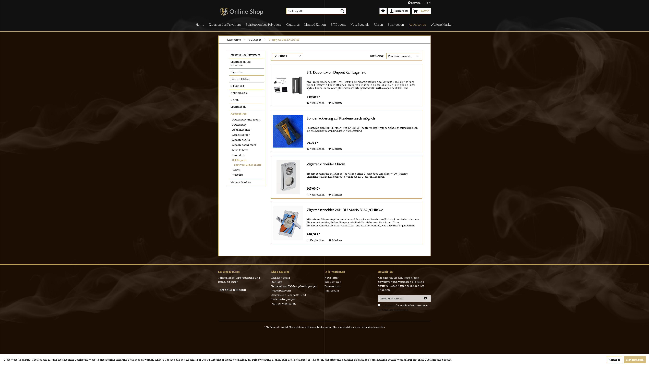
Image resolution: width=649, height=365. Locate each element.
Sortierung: (377, 55)
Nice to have (240, 150)
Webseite (237, 174)
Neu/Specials (239, 92)
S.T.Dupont (237, 86)
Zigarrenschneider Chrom (326, 164)
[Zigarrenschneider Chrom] (288, 177)
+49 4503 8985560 (232, 290)
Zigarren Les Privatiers (245, 54)
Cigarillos (237, 72)
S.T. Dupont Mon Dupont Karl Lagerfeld (336, 72)
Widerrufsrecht (281, 290)
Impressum (331, 290)
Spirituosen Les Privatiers (241, 63)
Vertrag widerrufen (283, 303)
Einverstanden (635, 359)
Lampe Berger (241, 134)
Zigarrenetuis (241, 139)
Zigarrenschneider (244, 145)
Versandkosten (317, 327)
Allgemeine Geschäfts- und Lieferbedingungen (288, 297)
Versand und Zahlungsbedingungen (294, 286)
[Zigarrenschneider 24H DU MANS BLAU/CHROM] (288, 222)
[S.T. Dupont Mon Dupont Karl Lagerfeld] (288, 85)
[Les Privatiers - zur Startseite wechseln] (241, 12)
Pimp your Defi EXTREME (247, 164)
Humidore (238, 155)
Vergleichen (317, 102)
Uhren (235, 99)
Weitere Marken (241, 182)
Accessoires (239, 113)
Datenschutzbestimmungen (412, 305)
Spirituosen (238, 106)
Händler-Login (280, 277)
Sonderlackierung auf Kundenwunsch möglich (341, 118)
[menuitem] (316, 11)
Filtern (282, 55)
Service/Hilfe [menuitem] (420, 2)
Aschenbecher (241, 129)
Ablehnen (614, 359)
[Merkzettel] (383, 11)
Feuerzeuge (239, 124)
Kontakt (276, 282)
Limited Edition (240, 79)
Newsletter (331, 277)
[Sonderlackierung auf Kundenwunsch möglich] (288, 131)
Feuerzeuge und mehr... (246, 119)
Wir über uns (332, 282)
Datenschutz (332, 286)
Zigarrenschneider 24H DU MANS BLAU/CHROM (345, 210)
